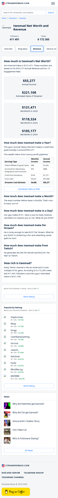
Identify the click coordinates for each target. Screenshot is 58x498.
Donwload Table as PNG (29, 189)
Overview (8, 49)
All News (29, 450)
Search (51, 12)
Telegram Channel (13, 477)
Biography (22, 49)
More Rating (29, 296)
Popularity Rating (13, 307)
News (6, 396)
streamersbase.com (17, 3)
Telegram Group (34, 472)
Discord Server (11, 472)
